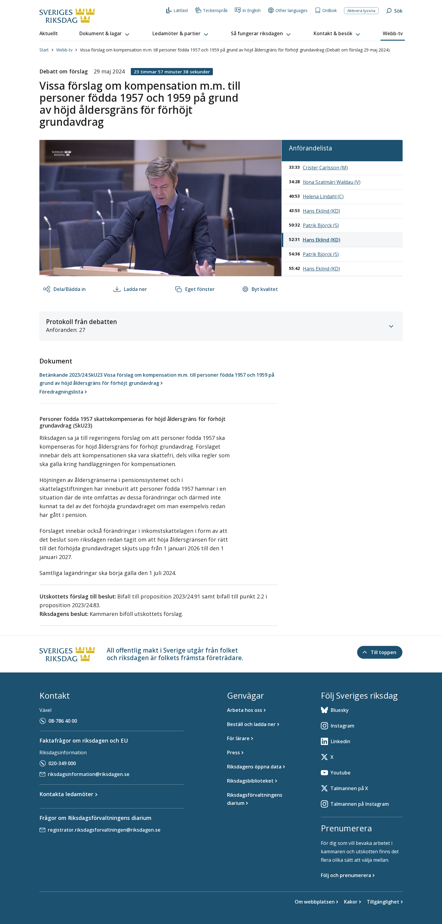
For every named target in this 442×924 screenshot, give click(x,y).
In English (251, 10)
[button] (105, 33)
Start (44, 50)
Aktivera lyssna (361, 10)
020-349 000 (62, 763)
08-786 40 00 (62, 721)
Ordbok (329, 10)
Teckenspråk (215, 10)
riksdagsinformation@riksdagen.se (89, 774)
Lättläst (180, 10)
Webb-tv (64, 50)
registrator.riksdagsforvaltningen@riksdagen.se (104, 830)
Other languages (291, 10)
